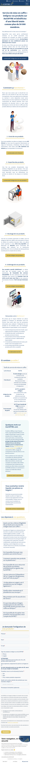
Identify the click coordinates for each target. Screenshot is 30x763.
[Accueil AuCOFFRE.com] (7, 3)
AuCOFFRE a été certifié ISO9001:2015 (14, 447)
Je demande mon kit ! (15, 352)
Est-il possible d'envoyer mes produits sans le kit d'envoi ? (13, 553)
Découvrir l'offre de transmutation (15, 508)
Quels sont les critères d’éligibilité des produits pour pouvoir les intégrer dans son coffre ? (14, 525)
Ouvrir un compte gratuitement (15, 475)
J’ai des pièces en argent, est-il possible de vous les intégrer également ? (13, 584)
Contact (9, 1)
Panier (28, 1)
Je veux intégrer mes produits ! (15, 255)
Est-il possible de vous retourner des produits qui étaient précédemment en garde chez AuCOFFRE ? (14, 567)
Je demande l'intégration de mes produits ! (15, 58)
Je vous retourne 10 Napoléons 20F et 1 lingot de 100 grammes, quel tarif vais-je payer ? (13, 576)
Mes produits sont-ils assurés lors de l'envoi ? (14, 597)
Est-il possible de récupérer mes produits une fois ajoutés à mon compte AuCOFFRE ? (14, 614)
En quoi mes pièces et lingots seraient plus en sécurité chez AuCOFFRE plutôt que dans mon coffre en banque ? (14, 605)
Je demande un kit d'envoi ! (14, 153)
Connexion (16, 1)
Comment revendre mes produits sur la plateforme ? (14, 559)
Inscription (22, 1)
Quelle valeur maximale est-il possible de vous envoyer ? (13, 591)
